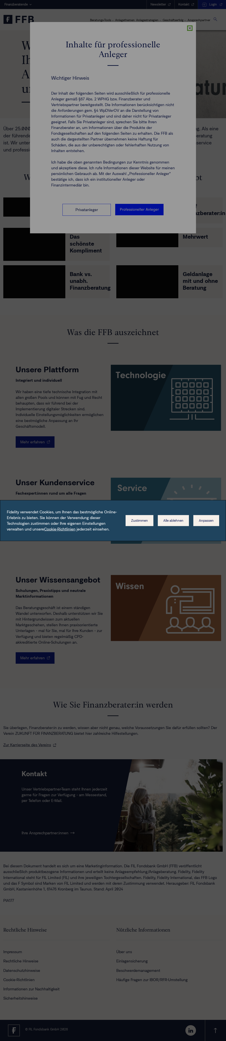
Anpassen (206, 520)
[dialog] (113, 520)
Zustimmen (139, 520)
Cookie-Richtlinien (59, 529)
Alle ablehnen (173, 520)
